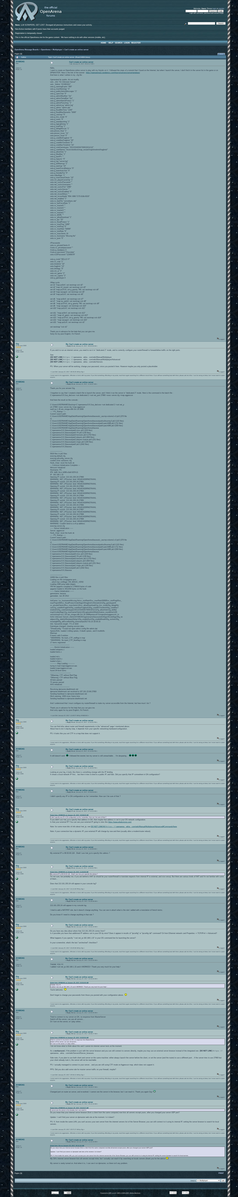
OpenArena (45, 50)
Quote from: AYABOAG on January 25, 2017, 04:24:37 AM (69, 1108)
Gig (17, 344)
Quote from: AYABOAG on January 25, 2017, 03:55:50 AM (69, 1037)
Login (127, 43)
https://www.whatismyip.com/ (120, 822)
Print (222, 54)
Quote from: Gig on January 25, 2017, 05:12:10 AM (67, 1145)
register (221, 8)
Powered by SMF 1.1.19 (108, 1193)
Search (118, 43)
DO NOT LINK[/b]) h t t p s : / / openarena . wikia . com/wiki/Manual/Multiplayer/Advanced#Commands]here (134, 827)
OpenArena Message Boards (27, 50)
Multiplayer (57, 50)
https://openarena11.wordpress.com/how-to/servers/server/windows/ (113, 73)
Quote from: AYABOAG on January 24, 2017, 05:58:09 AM (69, 815)
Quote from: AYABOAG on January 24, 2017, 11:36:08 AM (69, 872)
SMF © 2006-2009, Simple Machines (128, 1193)
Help (110, 43)
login (214, 8)
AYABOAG (20, 62)
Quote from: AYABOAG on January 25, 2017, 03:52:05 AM (69, 982)
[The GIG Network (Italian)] (17, 357)
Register (135, 43)
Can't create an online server (76, 50)
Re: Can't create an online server (79, 344)
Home (103, 43)
